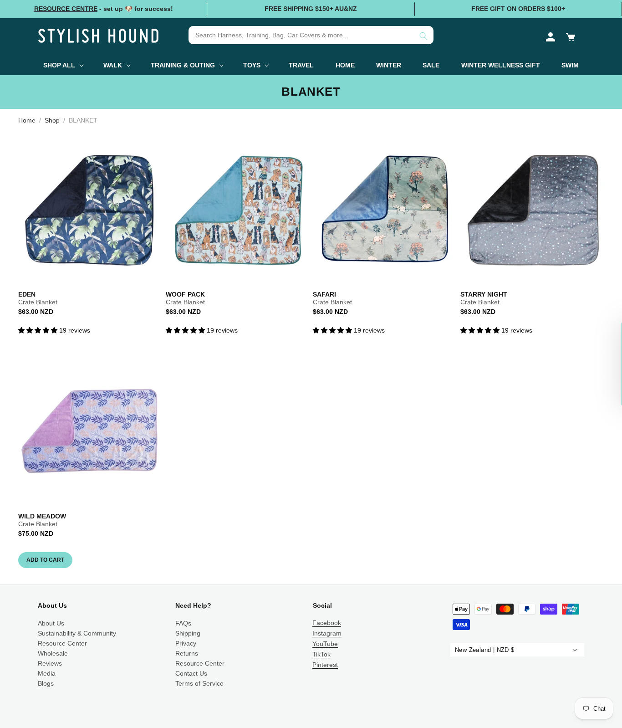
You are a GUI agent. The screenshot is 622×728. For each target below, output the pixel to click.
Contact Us (191, 673)
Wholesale (53, 653)
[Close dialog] (616, 514)
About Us (51, 623)
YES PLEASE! (536, 636)
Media (47, 673)
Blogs (46, 683)
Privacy (185, 643)
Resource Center (62, 643)
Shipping (187, 633)
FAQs (183, 623)
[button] (571, 37)
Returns (186, 653)
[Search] (423, 36)
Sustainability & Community (77, 633)
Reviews (50, 663)
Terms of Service (199, 683)
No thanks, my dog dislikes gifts (536, 656)
